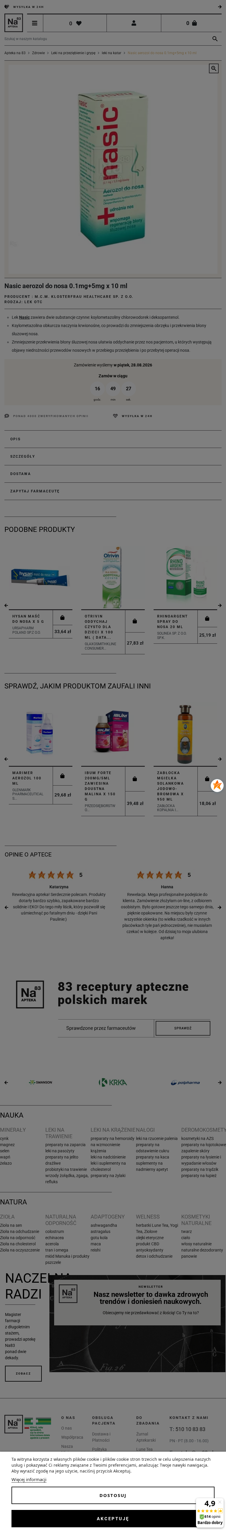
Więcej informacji (28, 1479)
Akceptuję (113, 1518)
